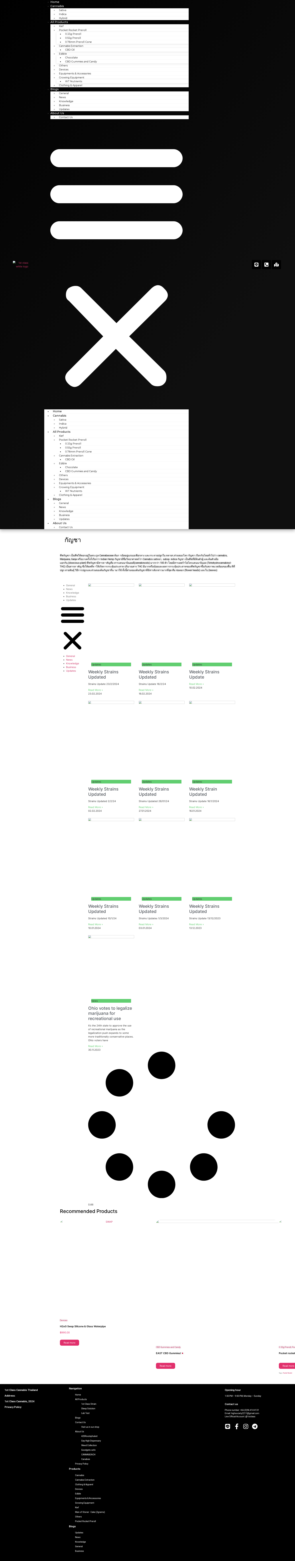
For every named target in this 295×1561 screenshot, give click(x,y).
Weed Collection (89, 1445)
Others (63, 65)
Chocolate (71, 57)
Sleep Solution (88, 1408)
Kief (61, 26)
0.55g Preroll (73, 38)
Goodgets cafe (88, 1450)
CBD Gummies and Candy (81, 61)
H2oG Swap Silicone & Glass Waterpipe (83, 1326)
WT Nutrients (73, 81)
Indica (62, 14)
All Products (59, 22)
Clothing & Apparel (70, 85)
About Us (57, 113)
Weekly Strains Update (204, 674)
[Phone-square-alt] (266, 264)
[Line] (256, 264)
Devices (63, 69)
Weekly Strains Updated (103, 674)
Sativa (62, 10)
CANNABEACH (88, 1454)
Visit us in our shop (90, 1427)
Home (57, 411)
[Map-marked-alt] (276, 264)
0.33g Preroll (73, 34)
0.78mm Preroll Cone (78, 41)
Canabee (85, 1459)
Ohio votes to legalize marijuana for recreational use (110, 1013)
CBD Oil (70, 49)
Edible (78, 1493)
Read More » (95, 689)
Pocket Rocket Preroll (85, 1521)
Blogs (54, 89)
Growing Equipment (84, 1503)
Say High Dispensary (91, 1441)
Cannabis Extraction (84, 1480)
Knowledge (66, 101)
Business (64, 105)
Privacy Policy (13, 1407)
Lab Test (85, 1413)
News (62, 97)
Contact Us (66, 117)
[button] (116, 264)
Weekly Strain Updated (203, 791)
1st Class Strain (88, 1404)
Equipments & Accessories (75, 73)
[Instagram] (246, 1426)
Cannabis (57, 6)
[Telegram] (255, 1426)
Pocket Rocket (287, 1373)
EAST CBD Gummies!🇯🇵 (170, 1353)
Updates (64, 109)
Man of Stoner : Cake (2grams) (90, 1512)
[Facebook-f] (237, 1426)
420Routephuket (89, 1436)
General (64, 93)
